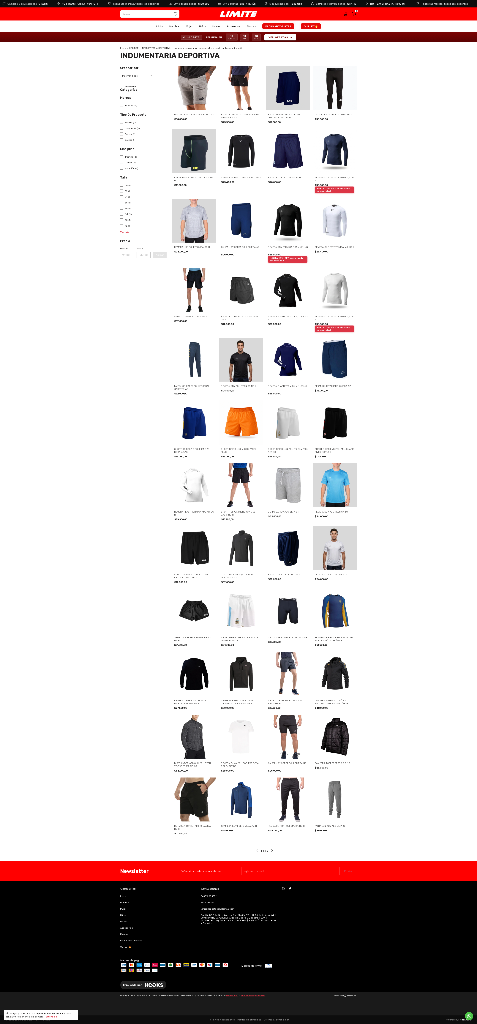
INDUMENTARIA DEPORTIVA (156, 48)
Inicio (159, 26)
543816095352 (209, 896)
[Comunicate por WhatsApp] (469, 1016)
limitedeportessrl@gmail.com (217, 909)
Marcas (251, 26)
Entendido (51, 1016)
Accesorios (233, 26)
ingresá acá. (232, 995)
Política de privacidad (249, 1019)
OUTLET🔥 (311, 26)
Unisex (216, 26)
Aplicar (160, 254)
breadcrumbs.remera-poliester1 (192, 48)
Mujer (189, 26)
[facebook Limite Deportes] (289, 888)
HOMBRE (133, 48)
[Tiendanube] (345, 996)
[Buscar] (175, 14)
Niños (202, 26)
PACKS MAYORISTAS (278, 26)
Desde (124, 248)
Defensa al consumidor (276, 1019)
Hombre (174, 26)
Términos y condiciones (222, 1019)
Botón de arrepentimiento (253, 995)
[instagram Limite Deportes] (283, 888)
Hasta (140, 248)
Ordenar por (129, 68)
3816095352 (207, 902)
